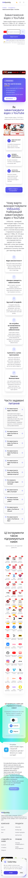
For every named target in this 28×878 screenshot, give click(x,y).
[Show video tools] (14, 553)
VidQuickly (17, 827)
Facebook (3, 845)
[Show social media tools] (11, 553)
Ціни (2, 827)
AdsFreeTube (18, 835)
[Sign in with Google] (20, 2)
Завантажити (14, 37)
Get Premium (9, 98)
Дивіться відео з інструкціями (13, 189)
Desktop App (18, 829)
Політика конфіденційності (19, 843)
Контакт (3, 829)
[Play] (14, 129)
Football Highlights (20, 832)
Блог (2, 832)
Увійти (7, 40)
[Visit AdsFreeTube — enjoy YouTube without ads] (14, 72)
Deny (21, 872)
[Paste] (23, 31)
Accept (11, 872)
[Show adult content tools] (17, 553)
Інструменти (11, 7)
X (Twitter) (3, 847)
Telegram (3, 850)
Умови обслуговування (19, 847)
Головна (4, 7)
